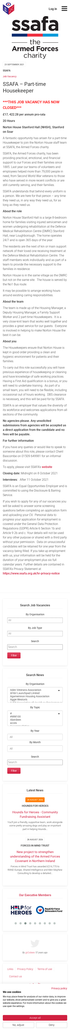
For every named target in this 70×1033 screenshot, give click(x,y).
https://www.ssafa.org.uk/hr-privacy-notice (31, 573)
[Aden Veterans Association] (32, 690)
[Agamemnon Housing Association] (32, 696)
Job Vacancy (9, 76)
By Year (35, 730)
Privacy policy (59, 988)
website (47, 467)
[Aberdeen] (32, 719)
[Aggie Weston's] (32, 699)
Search (35, 641)
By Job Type (35, 628)
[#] (32, 713)
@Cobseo (30, 952)
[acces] (32, 723)
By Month (35, 742)
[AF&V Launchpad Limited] (32, 693)
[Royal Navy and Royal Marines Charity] (34, 910)
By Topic (35, 707)
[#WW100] (32, 716)
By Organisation (35, 614)
